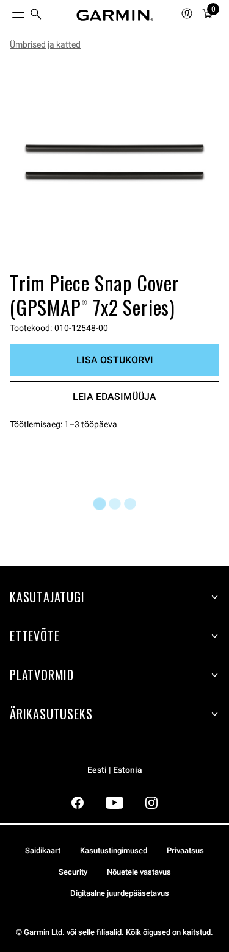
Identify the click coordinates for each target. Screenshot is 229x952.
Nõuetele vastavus (139, 871)
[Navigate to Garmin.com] (114, 15)
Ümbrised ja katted (45, 44)
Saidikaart (42, 850)
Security (73, 871)
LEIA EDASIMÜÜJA (114, 396)
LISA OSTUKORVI (114, 360)
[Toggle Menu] (7, 12)
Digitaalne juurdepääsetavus (119, 893)
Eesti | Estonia (114, 770)
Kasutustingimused (113, 850)
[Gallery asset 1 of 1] (114, 163)
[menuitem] (36, 15)
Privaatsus (185, 850)
